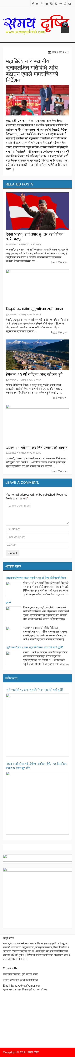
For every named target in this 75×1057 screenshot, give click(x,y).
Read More (58, 262)
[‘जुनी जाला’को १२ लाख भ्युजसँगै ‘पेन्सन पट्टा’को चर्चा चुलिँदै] (13, 658)
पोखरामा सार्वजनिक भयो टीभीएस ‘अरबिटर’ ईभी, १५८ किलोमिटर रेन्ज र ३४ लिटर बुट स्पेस (36, 766)
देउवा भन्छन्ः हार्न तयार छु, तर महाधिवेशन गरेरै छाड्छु (34, 236)
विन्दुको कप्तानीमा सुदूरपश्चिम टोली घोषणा (34, 308)
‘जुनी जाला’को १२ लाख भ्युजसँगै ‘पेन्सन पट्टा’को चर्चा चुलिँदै (34, 647)
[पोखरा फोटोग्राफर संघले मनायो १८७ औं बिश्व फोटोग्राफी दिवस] (13, 589)
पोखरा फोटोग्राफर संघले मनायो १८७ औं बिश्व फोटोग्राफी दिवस (36, 578)
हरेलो (8, 602)
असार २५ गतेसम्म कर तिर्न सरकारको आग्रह (37, 447)
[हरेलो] (13, 614)
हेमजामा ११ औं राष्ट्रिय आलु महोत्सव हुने (34, 374)
